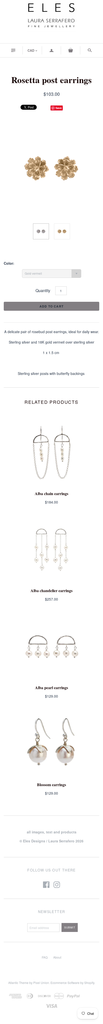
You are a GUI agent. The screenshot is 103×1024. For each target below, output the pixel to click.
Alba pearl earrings (51, 687)
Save (59, 108)
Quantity (43, 290)
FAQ (45, 957)
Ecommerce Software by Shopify (72, 982)
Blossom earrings (51, 784)
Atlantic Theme (18, 982)
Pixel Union (41, 982)
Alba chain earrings (51, 493)
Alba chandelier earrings (51, 590)
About (57, 957)
